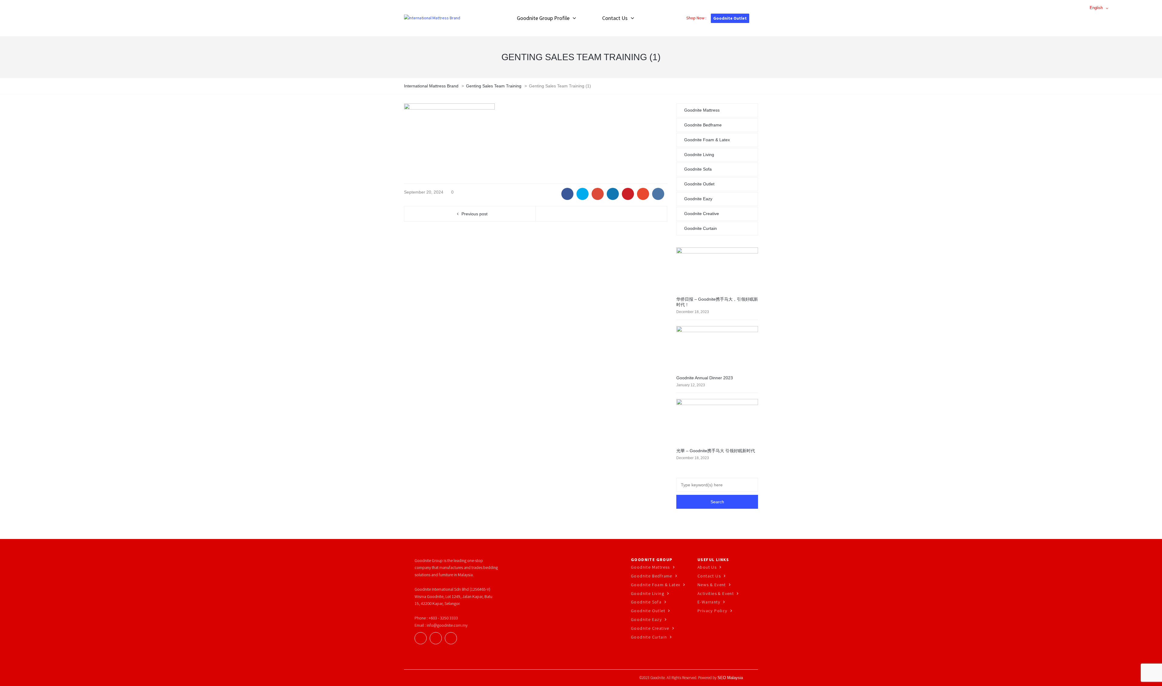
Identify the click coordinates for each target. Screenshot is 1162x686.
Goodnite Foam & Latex (707, 139)
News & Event (712, 584)
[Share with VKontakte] (658, 194)
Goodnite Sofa (698, 169)
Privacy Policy (712, 610)
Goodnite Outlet (730, 18)
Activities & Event (716, 593)
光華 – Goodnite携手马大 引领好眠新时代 (715, 450)
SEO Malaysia (730, 677)
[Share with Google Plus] (598, 194)
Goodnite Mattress (702, 110)
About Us (707, 567)
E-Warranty (709, 602)
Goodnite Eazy (698, 198)
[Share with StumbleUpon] (643, 194)
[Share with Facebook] (567, 194)
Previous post (474, 213)
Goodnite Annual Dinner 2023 (704, 377)
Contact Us (709, 576)
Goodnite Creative (701, 213)
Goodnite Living (699, 154)
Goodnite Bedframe (703, 124)
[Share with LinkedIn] (613, 194)
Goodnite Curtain (700, 228)
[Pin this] (628, 194)
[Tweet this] (582, 194)
